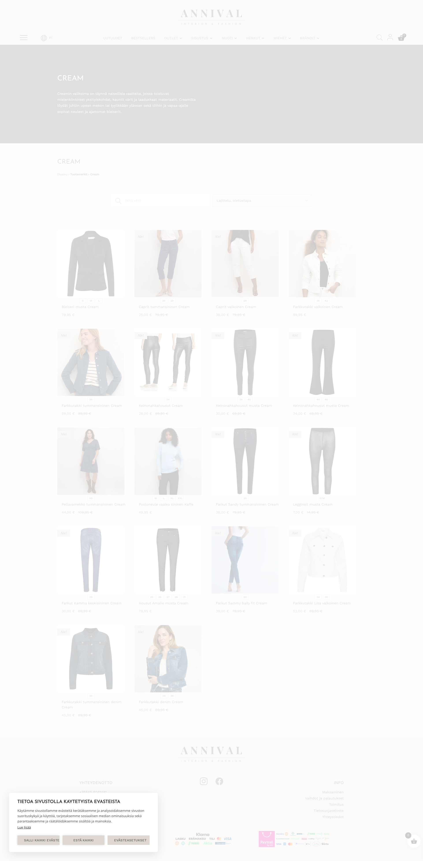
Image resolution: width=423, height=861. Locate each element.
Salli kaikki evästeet (41, 840)
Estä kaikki (83, 840)
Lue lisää (24, 827)
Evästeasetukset (130, 840)
